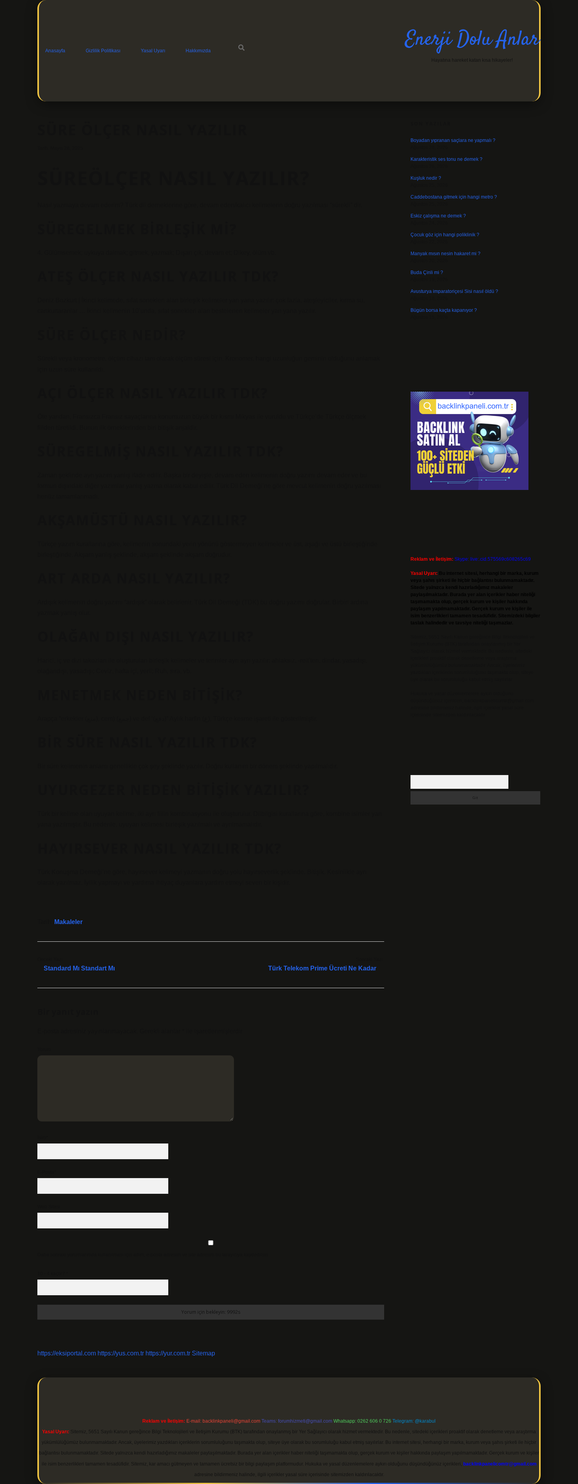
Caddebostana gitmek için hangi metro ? (453, 197)
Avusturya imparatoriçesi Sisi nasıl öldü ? (454, 291)
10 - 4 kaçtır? (52, 1273)
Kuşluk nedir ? (425, 178)
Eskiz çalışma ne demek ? (438, 216)
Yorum (44, 1049)
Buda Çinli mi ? (426, 272)
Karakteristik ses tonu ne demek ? (446, 159)
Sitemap (203, 1353)
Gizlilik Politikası (103, 50)
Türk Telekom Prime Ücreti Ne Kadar (322, 968)
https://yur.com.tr (167, 1353)
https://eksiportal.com (66, 1353)
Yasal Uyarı (153, 50)
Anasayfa (55, 50)
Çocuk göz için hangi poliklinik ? (444, 235)
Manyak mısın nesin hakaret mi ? (445, 253)
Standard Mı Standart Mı (79, 968)
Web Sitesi (48, 1207)
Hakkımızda (198, 50)
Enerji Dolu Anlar (472, 40)
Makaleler (68, 922)
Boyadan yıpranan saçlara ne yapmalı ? (452, 140)
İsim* (42, 1137)
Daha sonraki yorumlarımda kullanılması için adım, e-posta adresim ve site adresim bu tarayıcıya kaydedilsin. (153, 1255)
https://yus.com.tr (121, 1353)
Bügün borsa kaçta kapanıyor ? (443, 310)
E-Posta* (46, 1172)
